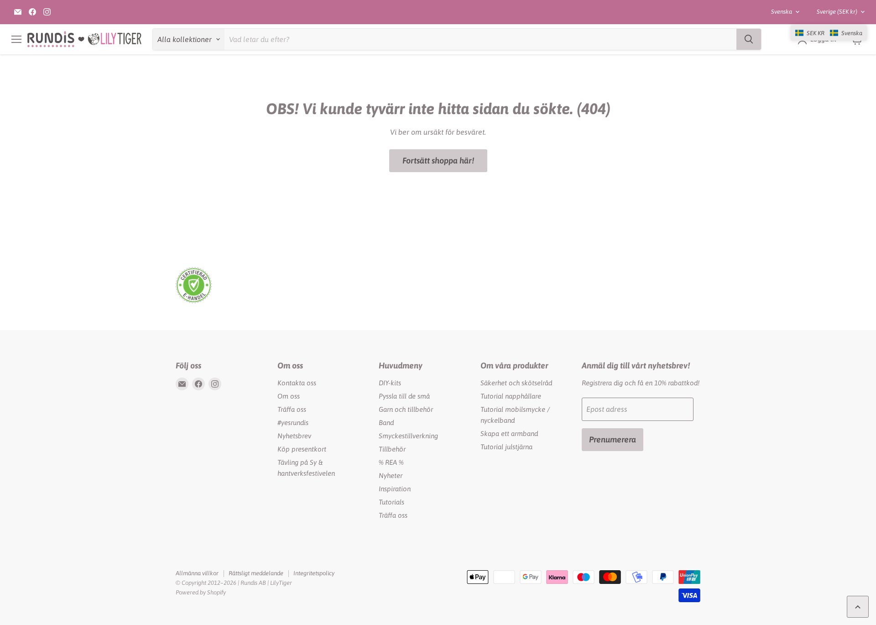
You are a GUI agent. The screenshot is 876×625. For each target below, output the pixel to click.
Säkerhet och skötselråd (516, 383)
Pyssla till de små (404, 396)
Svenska (781, 11)
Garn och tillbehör (406, 409)
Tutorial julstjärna (506, 447)
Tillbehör (392, 449)
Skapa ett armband (509, 433)
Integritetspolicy (313, 573)
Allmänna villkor (197, 573)
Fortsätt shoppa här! (438, 160)
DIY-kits (390, 383)
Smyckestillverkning (408, 436)
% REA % (391, 462)
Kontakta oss (296, 383)
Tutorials (391, 502)
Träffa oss (291, 409)
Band (386, 422)
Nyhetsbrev (294, 436)
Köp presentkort (301, 449)
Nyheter (390, 475)
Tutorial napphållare (510, 396)
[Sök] (748, 39)
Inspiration (395, 489)
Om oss (288, 396)
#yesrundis (292, 422)
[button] (829, 33)
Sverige (837, 11)
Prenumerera (612, 439)
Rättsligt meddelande (256, 573)
